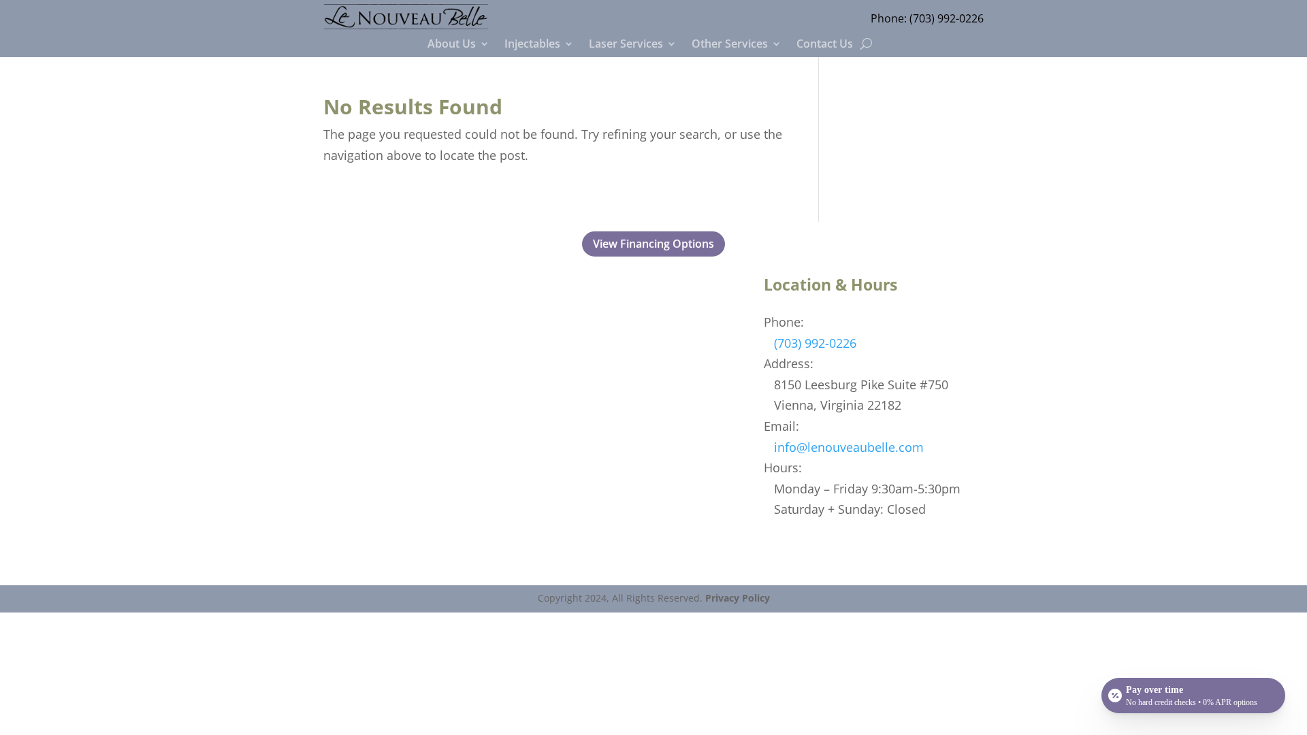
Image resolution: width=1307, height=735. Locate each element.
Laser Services (626, 45)
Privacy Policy (737, 597)
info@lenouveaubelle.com (849, 447)
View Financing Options (653, 243)
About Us (451, 45)
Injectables (532, 45)
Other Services (730, 45)
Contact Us (824, 45)
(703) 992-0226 (946, 18)
